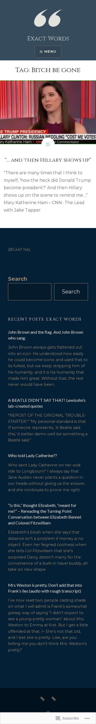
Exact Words (48, 39)
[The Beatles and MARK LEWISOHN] (53, 698)
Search (17, 279)
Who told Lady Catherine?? (32, 455)
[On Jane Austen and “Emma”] (42, 698)
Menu (50, 51)
